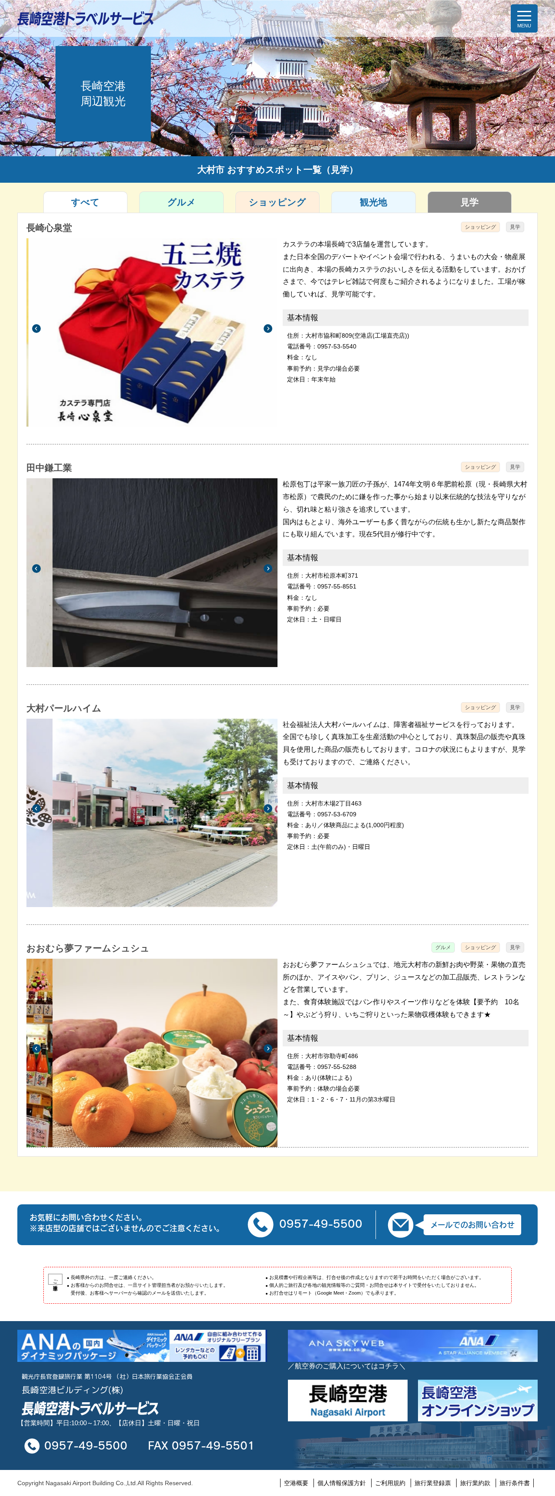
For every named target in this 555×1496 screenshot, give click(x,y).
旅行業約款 (475, 1483)
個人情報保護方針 (341, 1483)
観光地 (373, 202)
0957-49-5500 (320, 1224)
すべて (85, 202)
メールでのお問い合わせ (472, 1225)
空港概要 (296, 1483)
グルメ (181, 202)
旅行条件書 (515, 1483)
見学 (469, 202)
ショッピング (277, 202)
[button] (36, 328)
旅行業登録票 (433, 1483)
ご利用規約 (390, 1483)
